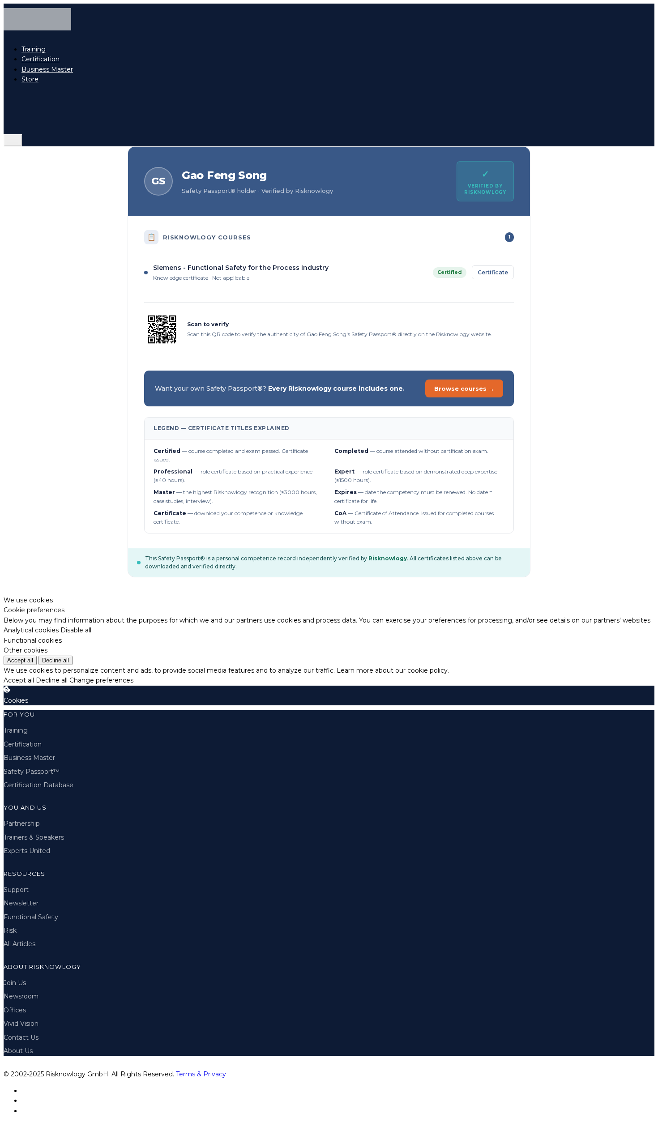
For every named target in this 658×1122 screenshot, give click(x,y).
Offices (15, 1010)
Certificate (493, 272)
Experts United (27, 851)
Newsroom (21, 996)
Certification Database (38, 785)
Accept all (20, 660)
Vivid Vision (21, 1024)
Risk (10, 930)
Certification (40, 59)
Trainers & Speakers (34, 837)
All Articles (19, 944)
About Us (18, 1051)
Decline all (55, 660)
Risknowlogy (387, 558)
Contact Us (21, 1037)
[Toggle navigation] (13, 140)
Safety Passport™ (32, 772)
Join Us (15, 983)
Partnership (22, 823)
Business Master (47, 69)
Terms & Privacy (201, 1074)
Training (33, 49)
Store (29, 79)
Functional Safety (31, 917)
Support (16, 890)
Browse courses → (464, 388)
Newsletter (21, 903)
